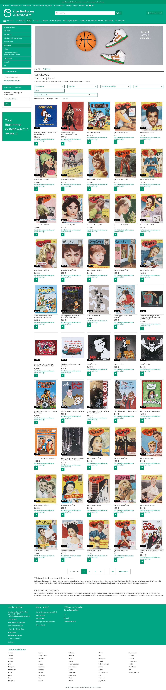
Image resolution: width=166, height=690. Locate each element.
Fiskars (41, 653)
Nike (100, 656)
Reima (101, 670)
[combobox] (88, 13)
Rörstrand (102, 678)
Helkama (41, 667)
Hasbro (41, 664)
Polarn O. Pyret (104, 664)
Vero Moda (132, 667)
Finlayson (11, 681)
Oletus (56, 99)
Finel (9, 678)
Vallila (131, 664)
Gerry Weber (43, 656)
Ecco (10, 672)
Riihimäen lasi (103, 672)
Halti (40, 661)
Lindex (71, 661)
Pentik (101, 661)
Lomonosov (72, 667)
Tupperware (133, 661)
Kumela (71, 656)
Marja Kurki (72, 675)
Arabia (10, 658)
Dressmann (12, 670)
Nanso (101, 653)
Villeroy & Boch (134, 672)
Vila (130, 670)
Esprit (10, 675)
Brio (9, 664)
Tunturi (131, 658)
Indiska (41, 681)
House (41, 672)
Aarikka (10, 653)
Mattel (71, 678)
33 (113, 571)
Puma (101, 667)
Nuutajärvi (102, 658)
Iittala (40, 678)
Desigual (11, 667)
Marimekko (72, 672)
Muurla (71, 681)
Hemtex (41, 670)
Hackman (42, 658)
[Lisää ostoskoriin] (36, 143)
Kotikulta (71, 653)
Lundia (71, 670)
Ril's (100, 675)
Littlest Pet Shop (74, 664)
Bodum (10, 661)
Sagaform (102, 681)
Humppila (42, 675)
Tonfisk (131, 656)
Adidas (10, 656)
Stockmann (133, 653)
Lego (70, 658)
